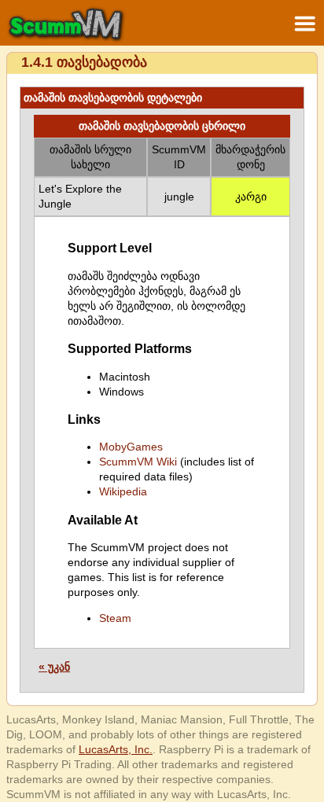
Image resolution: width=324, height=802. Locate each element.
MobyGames (131, 446)
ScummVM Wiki (138, 461)
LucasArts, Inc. (116, 749)
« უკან (54, 666)
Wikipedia (123, 491)
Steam (115, 618)
